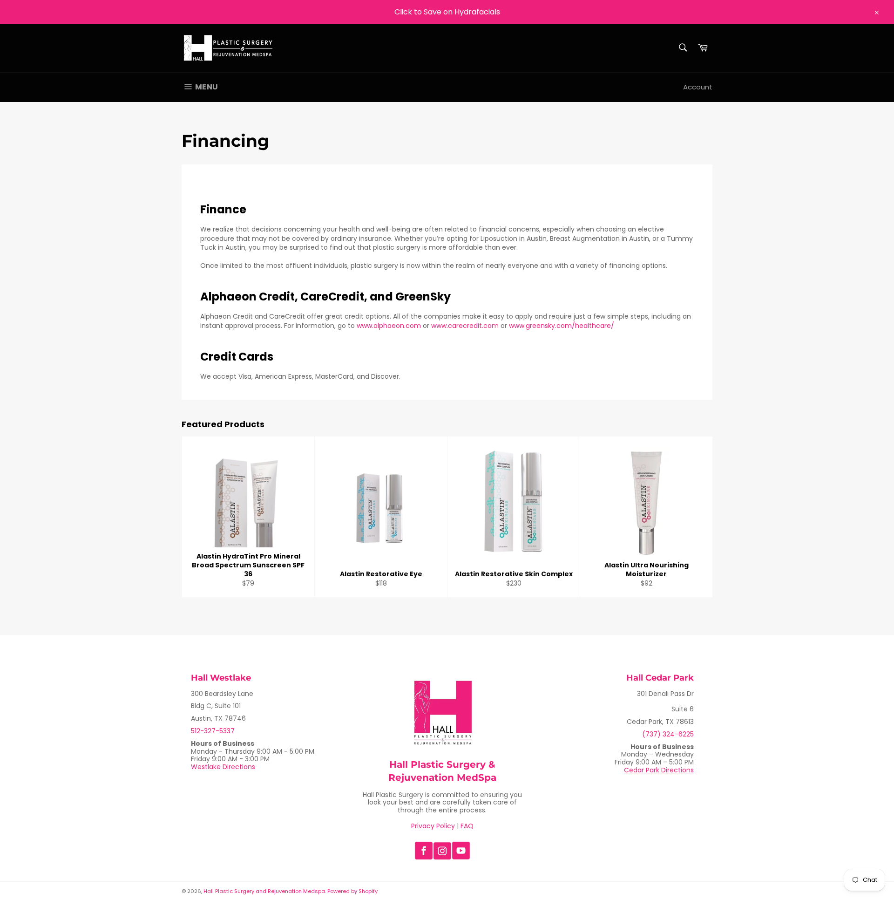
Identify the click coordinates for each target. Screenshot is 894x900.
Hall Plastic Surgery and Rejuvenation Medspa (264, 891)
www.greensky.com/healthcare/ (561, 325)
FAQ (467, 826)
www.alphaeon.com (389, 325)
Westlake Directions (223, 766)
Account (697, 87)
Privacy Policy (433, 826)
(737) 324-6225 (668, 734)
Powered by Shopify (352, 891)
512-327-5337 (213, 731)
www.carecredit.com (466, 325)
